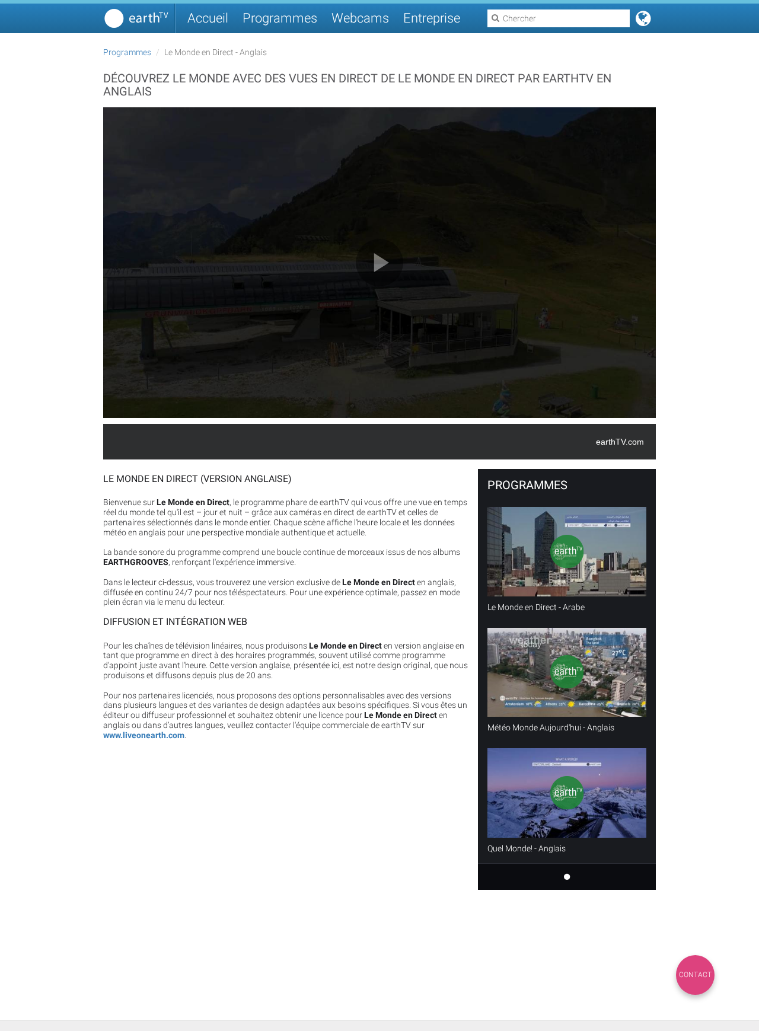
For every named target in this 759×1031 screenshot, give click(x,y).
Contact (695, 975)
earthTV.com (620, 441)
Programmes (280, 18)
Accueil (207, 18)
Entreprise (431, 18)
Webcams (360, 18)
